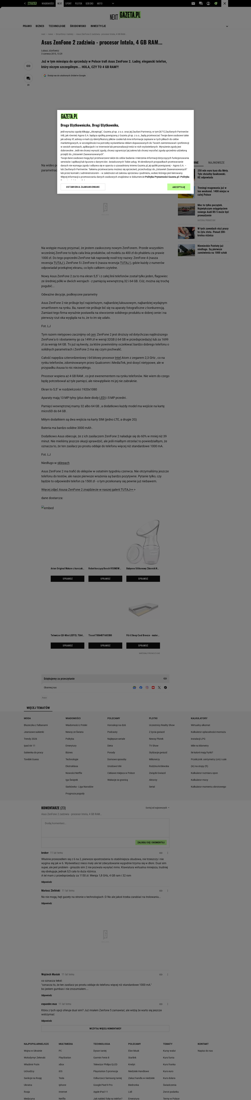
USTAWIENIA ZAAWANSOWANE (83, 187)
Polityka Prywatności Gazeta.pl (162, 176)
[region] (125, 152)
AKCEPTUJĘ (178, 187)
